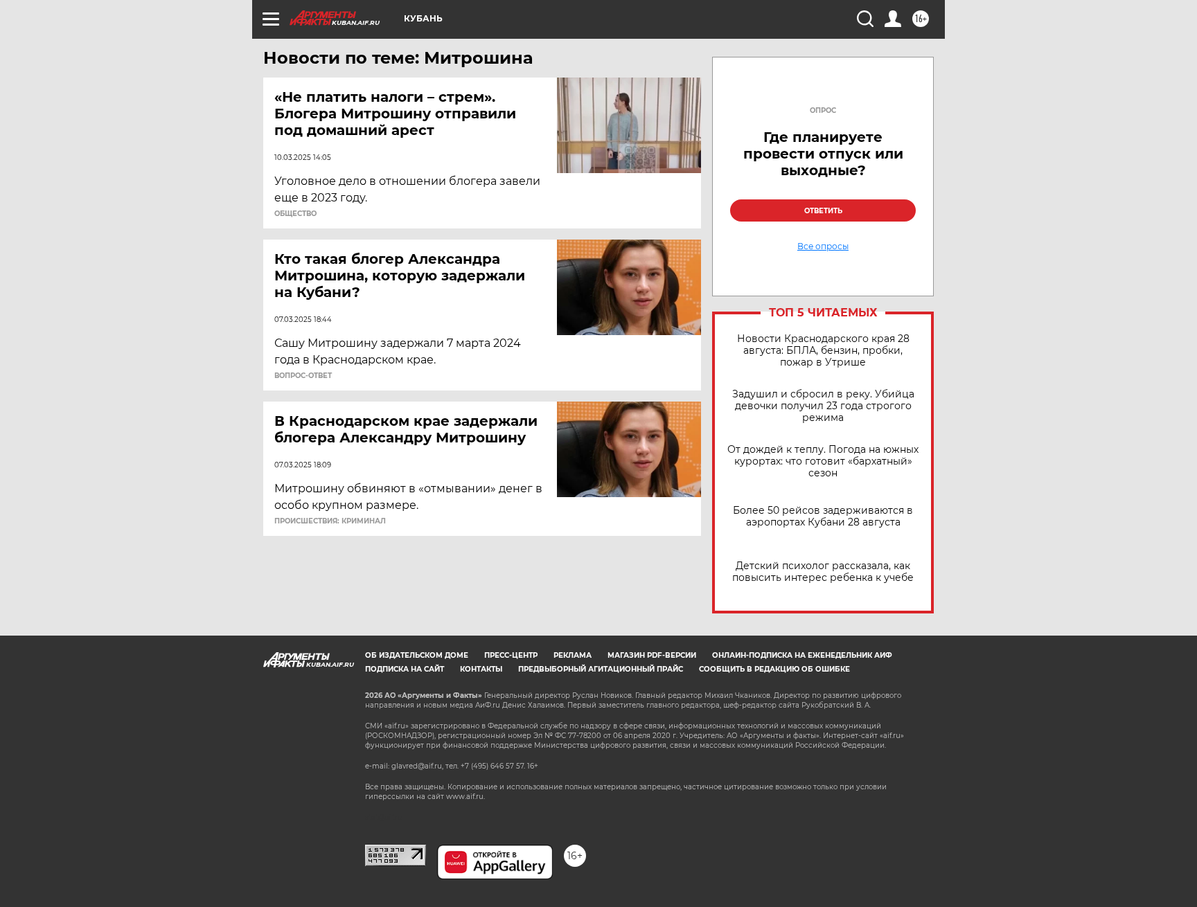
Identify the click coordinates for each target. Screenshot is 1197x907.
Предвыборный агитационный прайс (600, 669)
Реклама (572, 655)
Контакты (481, 669)
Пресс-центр (511, 655)
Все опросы (823, 246)
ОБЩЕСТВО (295, 213)
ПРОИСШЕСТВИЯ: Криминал (330, 521)
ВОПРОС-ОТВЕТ (303, 375)
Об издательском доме (416, 655)
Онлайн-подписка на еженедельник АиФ (802, 655)
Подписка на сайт (404, 669)
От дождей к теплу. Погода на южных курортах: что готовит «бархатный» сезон (823, 461)
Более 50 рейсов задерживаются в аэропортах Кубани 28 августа (823, 516)
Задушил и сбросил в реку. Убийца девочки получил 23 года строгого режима (823, 406)
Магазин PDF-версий (652, 655)
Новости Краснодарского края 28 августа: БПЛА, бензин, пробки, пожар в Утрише (823, 350)
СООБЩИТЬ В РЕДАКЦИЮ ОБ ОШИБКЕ (774, 669)
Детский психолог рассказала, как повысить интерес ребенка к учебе (823, 572)
